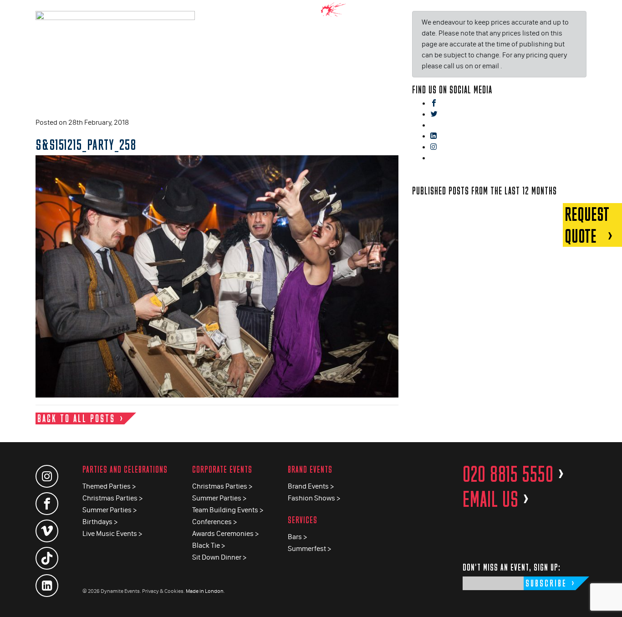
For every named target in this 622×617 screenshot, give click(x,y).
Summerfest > (309, 548)
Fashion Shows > (314, 498)
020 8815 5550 (514, 474)
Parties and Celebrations (125, 469)
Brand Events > (311, 486)
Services (302, 520)
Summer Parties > (109, 509)
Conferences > (214, 521)
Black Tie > (208, 545)
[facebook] (434, 103)
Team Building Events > (227, 509)
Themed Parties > (109, 486)
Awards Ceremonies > (225, 533)
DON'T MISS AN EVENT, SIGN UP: (512, 567)
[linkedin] (433, 136)
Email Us (496, 499)
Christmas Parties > (112, 498)
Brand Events (310, 469)
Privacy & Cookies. (163, 591)
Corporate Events (222, 469)
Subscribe (546, 583)
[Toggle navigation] (608, 13)
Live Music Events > (112, 533)
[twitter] (434, 114)
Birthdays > (99, 521)
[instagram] (433, 147)
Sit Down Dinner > (219, 557)
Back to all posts (76, 418)
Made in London (205, 591)
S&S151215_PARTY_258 (86, 144)
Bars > (297, 536)
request (587, 224)
